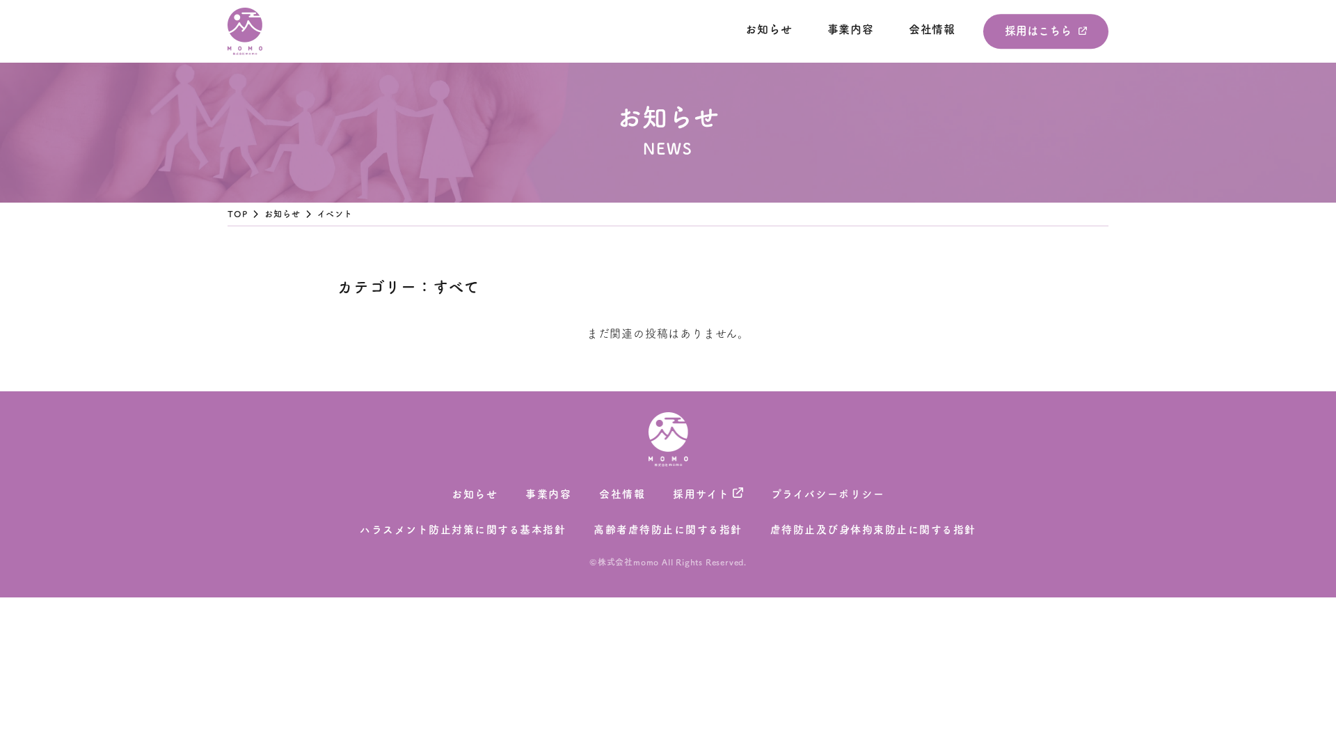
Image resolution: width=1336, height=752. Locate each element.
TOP (238, 214)
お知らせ (768, 29)
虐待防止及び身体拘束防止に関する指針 (873, 529)
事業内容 (850, 29)
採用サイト (701, 494)
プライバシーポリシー (827, 494)
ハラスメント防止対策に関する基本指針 (463, 529)
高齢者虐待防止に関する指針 (668, 529)
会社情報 (932, 29)
